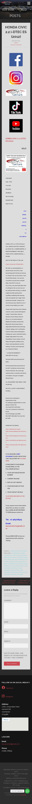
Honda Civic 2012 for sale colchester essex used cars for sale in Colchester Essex (16, 561)
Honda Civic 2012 (12, 559)
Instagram (9, 697)
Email (6, 631)
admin (16, 42)
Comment (8, 600)
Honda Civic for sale (9, 566)
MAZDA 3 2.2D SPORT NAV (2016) (16, 778)
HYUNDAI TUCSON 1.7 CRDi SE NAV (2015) (16, 787)
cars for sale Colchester (19, 555)
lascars (16, 572)
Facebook (9, 688)
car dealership (15, 553)
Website (7, 641)
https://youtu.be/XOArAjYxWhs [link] (14, 264)
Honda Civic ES (22, 563)
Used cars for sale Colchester (18, 551)
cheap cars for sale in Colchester (13, 557)
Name (6, 622)
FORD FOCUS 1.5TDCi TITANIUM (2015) (16, 781)
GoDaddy (23, 795)
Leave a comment (16, 45)
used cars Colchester (17, 574)
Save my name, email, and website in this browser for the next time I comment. (15, 655)
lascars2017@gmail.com (10, 744)
